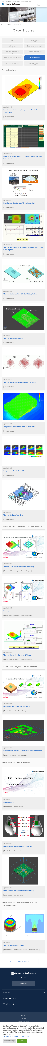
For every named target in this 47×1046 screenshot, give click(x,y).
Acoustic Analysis (34, 63)
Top (2, 24)
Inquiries (23, 983)
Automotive (12, 46)
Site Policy (23, 1018)
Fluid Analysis (35, 40)
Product (8, 24)
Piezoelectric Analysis (12, 63)
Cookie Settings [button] (9, 1041)
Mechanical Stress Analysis (12, 57)
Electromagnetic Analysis (35, 46)
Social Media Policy (23, 1021)
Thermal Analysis (35, 57)
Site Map (23, 1015)
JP (39, 4)
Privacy (15, 1036)
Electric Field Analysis (35, 52)
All (12, 40)
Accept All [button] (22, 1041)
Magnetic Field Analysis (12, 52)
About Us (23, 977)
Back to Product (23, 961)
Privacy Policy (25, 1036)
